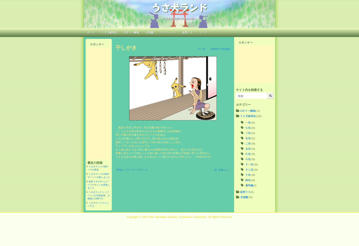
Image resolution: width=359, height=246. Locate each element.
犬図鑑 (150, 32)
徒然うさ (187, 32)
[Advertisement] (99, 103)
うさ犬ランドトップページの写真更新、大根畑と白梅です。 (99, 195)
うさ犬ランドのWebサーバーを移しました (99, 175)
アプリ (203, 32)
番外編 (249, 185)
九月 (248, 138)
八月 (248, 154)
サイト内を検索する (249, 90)
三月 (248, 133)
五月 (248, 148)
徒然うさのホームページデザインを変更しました (99, 184)
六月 (248, 159)
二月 (248, 143)
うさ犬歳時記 (109, 32)
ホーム (91, 32)
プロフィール (168, 32)
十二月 (249, 169)
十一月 (201, 49)
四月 (248, 180)
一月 (248, 122)
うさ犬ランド (179, 7)
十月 (248, 175)
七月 (248, 128)
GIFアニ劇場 (131, 32)
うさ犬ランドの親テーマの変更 (98, 168)
